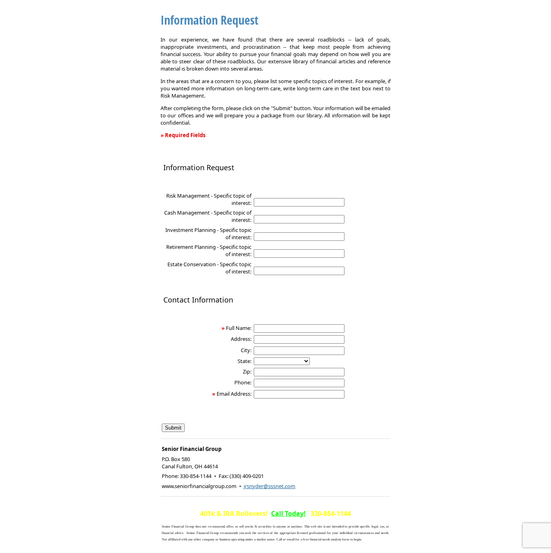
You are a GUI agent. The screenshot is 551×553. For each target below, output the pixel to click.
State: (244, 361)
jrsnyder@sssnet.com (269, 486)
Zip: (247, 371)
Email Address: (234, 393)
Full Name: (238, 328)
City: (246, 350)
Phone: (242, 382)
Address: (241, 338)
